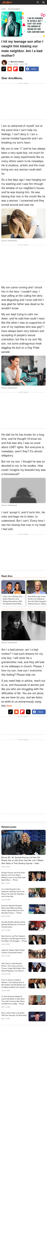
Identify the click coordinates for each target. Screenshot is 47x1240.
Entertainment (14, 9)
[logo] (7, 2)
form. (9, 706)
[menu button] (43, 2)
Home (3, 9)
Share (33, 69)
